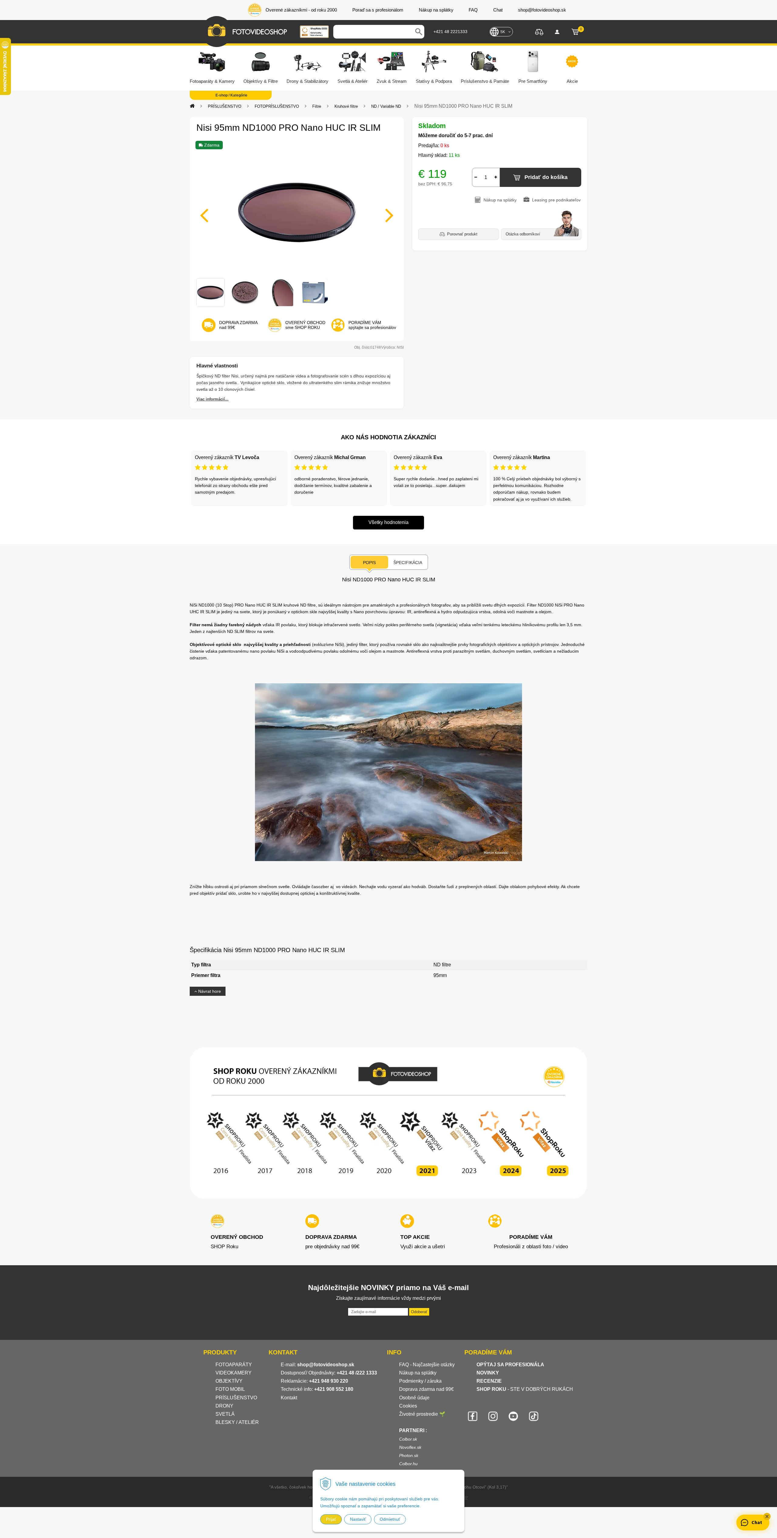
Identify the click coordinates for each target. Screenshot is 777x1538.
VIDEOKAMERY (233, 1372)
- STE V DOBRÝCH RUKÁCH (525, 1389)
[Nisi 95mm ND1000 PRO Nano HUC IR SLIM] (296, 211)
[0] (575, 31)
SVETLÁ (225, 1414)
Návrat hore (209, 991)
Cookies (408, 1405)
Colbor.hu (408, 1463)
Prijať (331, 1519)
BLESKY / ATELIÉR (237, 1422)
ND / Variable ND (386, 106)
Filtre (316, 106)
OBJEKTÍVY (229, 1381)
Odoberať (419, 1312)
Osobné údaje (414, 1397)
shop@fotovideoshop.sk (325, 1364)
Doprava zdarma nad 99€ (426, 1389)
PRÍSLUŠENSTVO (224, 106)
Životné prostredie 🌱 (422, 1414)
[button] (767, 1516)
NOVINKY (488, 1372)
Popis (369, 562)
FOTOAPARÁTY (233, 1364)
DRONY (224, 1405)
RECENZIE (489, 1381)
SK (502, 32)
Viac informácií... (212, 399)
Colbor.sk (408, 1439)
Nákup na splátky (417, 1372)
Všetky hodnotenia (388, 522)
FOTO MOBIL (230, 1389)
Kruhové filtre (346, 106)
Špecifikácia (407, 562)
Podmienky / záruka (420, 1381)
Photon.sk (408, 1455)
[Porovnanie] (539, 31)
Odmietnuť (390, 1519)
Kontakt (289, 1397)
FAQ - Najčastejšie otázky (427, 1364)
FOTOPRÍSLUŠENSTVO (277, 106)
